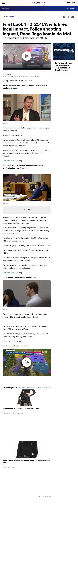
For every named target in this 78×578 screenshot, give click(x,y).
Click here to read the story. (13, 160)
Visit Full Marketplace (44, 387)
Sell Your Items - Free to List (26, 387)
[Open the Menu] (3, 3)
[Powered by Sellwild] (48, 496)
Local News (8, 17)
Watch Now (71, 3)
